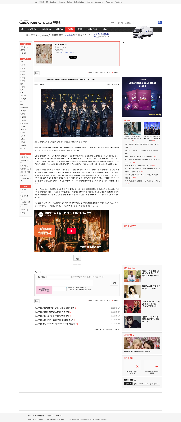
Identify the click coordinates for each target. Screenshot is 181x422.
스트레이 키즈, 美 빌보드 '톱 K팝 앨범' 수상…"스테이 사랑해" (152, 138)
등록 (114, 283)
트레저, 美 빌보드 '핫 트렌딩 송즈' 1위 (138, 165)
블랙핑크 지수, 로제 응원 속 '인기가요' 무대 (137, 351)
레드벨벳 (23, 99)
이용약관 (40, 419)
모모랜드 (23, 126)
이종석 (22, 68)
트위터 (71, 52)
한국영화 (23, 53)
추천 (77, 258)
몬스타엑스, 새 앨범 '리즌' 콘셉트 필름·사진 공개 (51, 312)
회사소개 (31, 419)
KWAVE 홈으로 (99, 329)
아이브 (22, 142)
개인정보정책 (51, 419)
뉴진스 (22, 139)
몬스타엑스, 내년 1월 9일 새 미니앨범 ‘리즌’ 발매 (51, 316)
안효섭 (22, 132)
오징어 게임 (24, 157)
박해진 (22, 81)
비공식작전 (24, 196)
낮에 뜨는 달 (24, 166)
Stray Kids (23, 130)
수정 (96, 72)
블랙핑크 (23, 96)
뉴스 (29, 416)
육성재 (22, 87)
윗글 (108, 72)
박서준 (22, 78)
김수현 (22, 65)
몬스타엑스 (24, 107)
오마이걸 (23, 120)
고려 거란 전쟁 (25, 172)
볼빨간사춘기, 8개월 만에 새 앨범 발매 (138, 156)
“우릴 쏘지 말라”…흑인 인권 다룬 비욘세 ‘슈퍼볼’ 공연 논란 (151, 303)
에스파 (22, 148)
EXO (21, 84)
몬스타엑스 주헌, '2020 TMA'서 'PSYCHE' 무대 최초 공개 (54, 324)
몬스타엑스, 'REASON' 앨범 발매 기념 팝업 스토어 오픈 (54, 308)
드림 (21, 192)
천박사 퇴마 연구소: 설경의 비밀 (25, 204)
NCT (21, 102)
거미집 (22, 213)
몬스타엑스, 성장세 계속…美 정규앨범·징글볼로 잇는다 (54, 320)
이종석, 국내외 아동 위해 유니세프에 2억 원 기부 (150, 319)
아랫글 (116, 72)
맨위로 (116, 329)
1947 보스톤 (24, 210)
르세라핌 (23, 145)
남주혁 (22, 114)
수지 (21, 62)
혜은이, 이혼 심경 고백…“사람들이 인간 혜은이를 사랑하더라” (151, 273)
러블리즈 (23, 117)
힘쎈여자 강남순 (25, 169)
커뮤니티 (59, 416)
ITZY (21, 90)
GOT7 (22, 105)
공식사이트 (64, 52)
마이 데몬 (23, 175)
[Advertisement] (90, 11)
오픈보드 (50, 416)
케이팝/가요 (24, 47)
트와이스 (23, 111)
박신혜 (22, 75)
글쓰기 (37, 73)
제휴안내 (62, 419)
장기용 (22, 136)
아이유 (22, 71)
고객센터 (71, 419)
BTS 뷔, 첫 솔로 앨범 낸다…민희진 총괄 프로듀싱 (142, 181)
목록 (90, 72)
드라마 (22, 50)
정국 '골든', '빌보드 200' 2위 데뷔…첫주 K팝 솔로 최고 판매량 (132, 138)
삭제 (101, 72)
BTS (21, 93)
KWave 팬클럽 (38, 416)
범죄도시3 (23, 189)
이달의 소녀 (24, 123)
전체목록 (109, 329)
